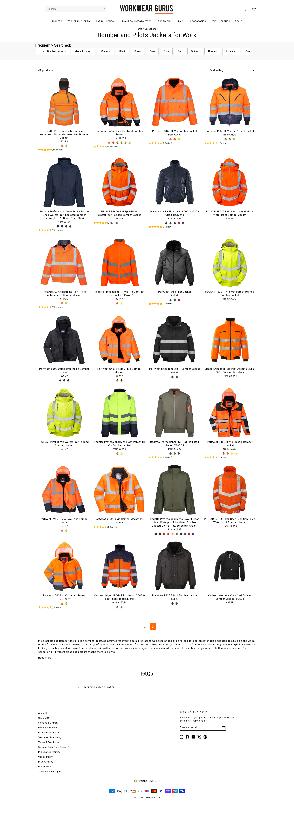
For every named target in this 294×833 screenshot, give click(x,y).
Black (122, 51)
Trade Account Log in (49, 771)
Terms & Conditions (48, 742)
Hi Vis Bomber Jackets (53, 51)
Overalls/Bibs (105, 21)
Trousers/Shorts (78, 21)
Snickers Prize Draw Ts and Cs (54, 747)
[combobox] (75, 9)
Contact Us (44, 718)
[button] (64, 150)
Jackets (57, 21)
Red (180, 51)
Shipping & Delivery (48, 723)
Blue (166, 51)
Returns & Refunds (48, 727)
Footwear (164, 21)
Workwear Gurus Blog (49, 737)
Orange (249, 51)
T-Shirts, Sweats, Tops (136, 21)
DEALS (238, 21)
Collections (150, 29)
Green (137, 51)
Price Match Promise (49, 752)
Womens (106, 51)
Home (139, 29)
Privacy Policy (45, 762)
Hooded (212, 51)
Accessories (198, 21)
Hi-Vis (180, 21)
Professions (44, 766)
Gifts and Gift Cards (49, 732)
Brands (225, 21)
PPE (213, 21)
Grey (152, 51)
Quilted (195, 51)
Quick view (64, 124)
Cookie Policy (45, 757)
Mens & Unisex (83, 51)
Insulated (231, 51)
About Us (43, 713)
